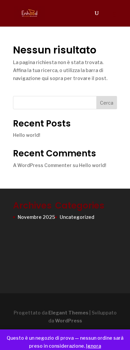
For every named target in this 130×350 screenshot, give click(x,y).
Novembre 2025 (36, 217)
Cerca (106, 103)
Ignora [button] (93, 346)
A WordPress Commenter (42, 165)
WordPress (68, 320)
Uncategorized (77, 217)
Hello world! (26, 135)
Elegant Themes (68, 312)
